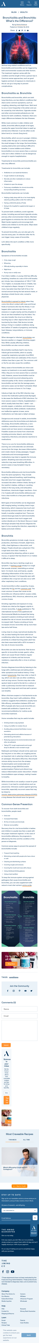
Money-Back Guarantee (27, 1311)
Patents (22, 1320)
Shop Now (11, 964)
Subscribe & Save (7, 1299)
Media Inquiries (7, 1301)
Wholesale (23, 1301)
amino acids (27, 885)
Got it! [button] (29, 1335)
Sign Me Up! (7, 1100)
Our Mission (5, 1296)
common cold (26, 588)
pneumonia (12, 675)
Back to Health (21, 1186)
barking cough (16, 565)
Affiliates (23, 1296)
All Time (26, 1140)
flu (13, 588)
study (20, 609)
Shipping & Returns (8, 1313)
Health (24, 12)
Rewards (23, 1309)
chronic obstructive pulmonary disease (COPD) (19, 794)
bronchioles (27, 337)
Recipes (4, 1323)
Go (35, 1218)
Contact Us (5, 1311)
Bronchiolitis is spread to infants (14, 301)
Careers (22, 1294)
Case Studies (24, 1323)
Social (3, 1320)
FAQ (3, 1309)
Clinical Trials (6, 1325)
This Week (12, 1140)
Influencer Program (26, 1299)
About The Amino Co (8, 1294)
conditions (13, 977)
